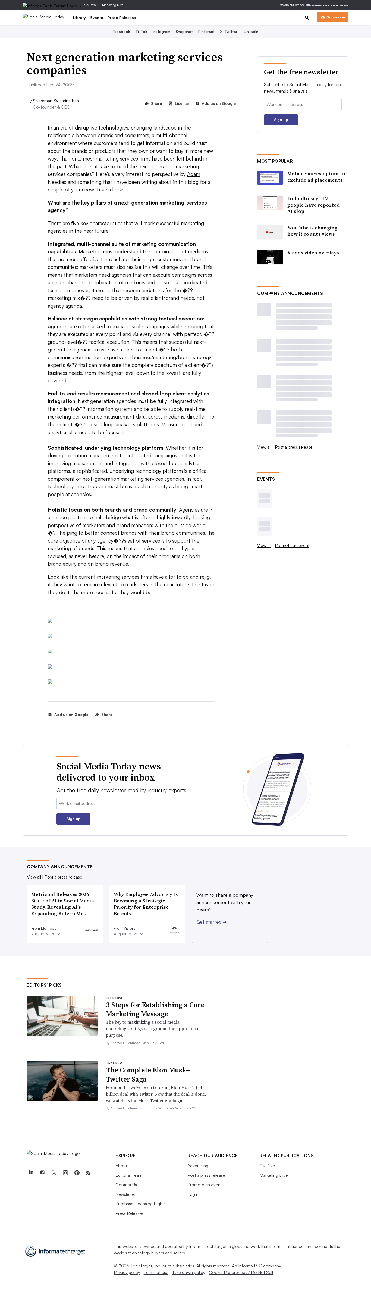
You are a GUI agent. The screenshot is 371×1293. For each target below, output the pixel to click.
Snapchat (184, 31)
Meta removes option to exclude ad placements (316, 176)
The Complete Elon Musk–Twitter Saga (148, 1074)
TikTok (141, 31)
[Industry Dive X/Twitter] (53, 1172)
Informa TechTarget (208, 1246)
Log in (193, 1194)
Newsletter (125, 1194)
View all (264, 447)
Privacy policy (127, 1272)
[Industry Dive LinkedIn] (31, 1172)
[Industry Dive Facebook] (42, 1172)
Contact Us (126, 1184)
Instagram (161, 31)
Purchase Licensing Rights (140, 1203)
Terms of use (156, 1272)
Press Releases (122, 17)
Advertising (197, 1165)
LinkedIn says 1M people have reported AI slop (313, 204)
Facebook (121, 31)
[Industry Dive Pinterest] (76, 1172)
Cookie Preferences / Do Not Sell (241, 1272)
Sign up (281, 119)
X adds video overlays (313, 253)
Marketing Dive (112, 5)
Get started (211, 922)
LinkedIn (251, 31)
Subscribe (336, 17)
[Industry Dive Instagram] (65, 1172)
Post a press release (294, 447)
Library (79, 17)
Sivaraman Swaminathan (56, 100)
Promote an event (292, 545)
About (121, 1165)
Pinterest (206, 31)
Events (96, 17)
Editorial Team (128, 1175)
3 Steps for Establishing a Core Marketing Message (155, 1009)
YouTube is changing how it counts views (312, 231)
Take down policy (188, 1272)
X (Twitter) (229, 31)
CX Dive (90, 5)
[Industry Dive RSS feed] (88, 1172)
